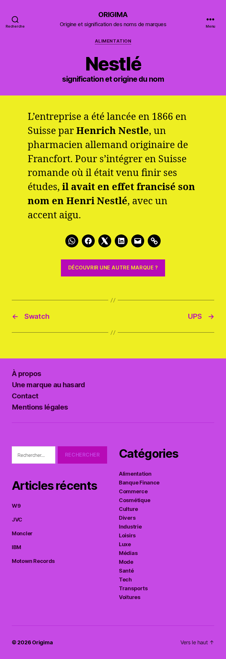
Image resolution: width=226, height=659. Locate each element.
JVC (17, 520)
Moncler (22, 533)
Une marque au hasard (48, 384)
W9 (16, 506)
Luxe (125, 544)
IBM (16, 547)
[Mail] (137, 240)
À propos (26, 373)
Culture (128, 509)
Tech (125, 579)
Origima (112, 14)
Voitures (129, 597)
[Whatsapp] (71, 240)
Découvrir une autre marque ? (113, 268)
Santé (126, 571)
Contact (25, 396)
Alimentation (113, 41)
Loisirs (127, 535)
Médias (128, 553)
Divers (127, 518)
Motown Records (33, 561)
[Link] (154, 240)
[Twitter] (104, 240)
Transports (133, 588)
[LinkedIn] (121, 240)
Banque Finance (139, 482)
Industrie (130, 527)
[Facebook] (88, 240)
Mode (126, 562)
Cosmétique (134, 500)
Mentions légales (40, 407)
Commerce (133, 491)
